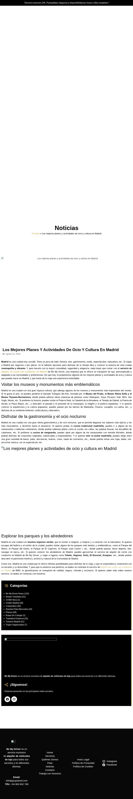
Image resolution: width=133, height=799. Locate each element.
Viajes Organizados (15, 625)
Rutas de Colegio (14, 615)
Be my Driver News (15, 593)
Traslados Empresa (15, 618)
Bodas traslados (13, 597)
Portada (35, 233)
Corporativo (11, 606)
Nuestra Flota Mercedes (17, 609)
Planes (9, 612)
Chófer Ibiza (11, 600)
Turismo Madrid (13, 621)
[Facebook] (7, 699)
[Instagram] (14, 699)
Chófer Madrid (12, 603)
